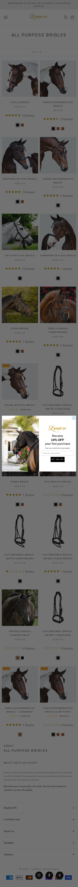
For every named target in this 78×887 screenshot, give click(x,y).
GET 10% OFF (58, 459)
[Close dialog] (73, 418)
